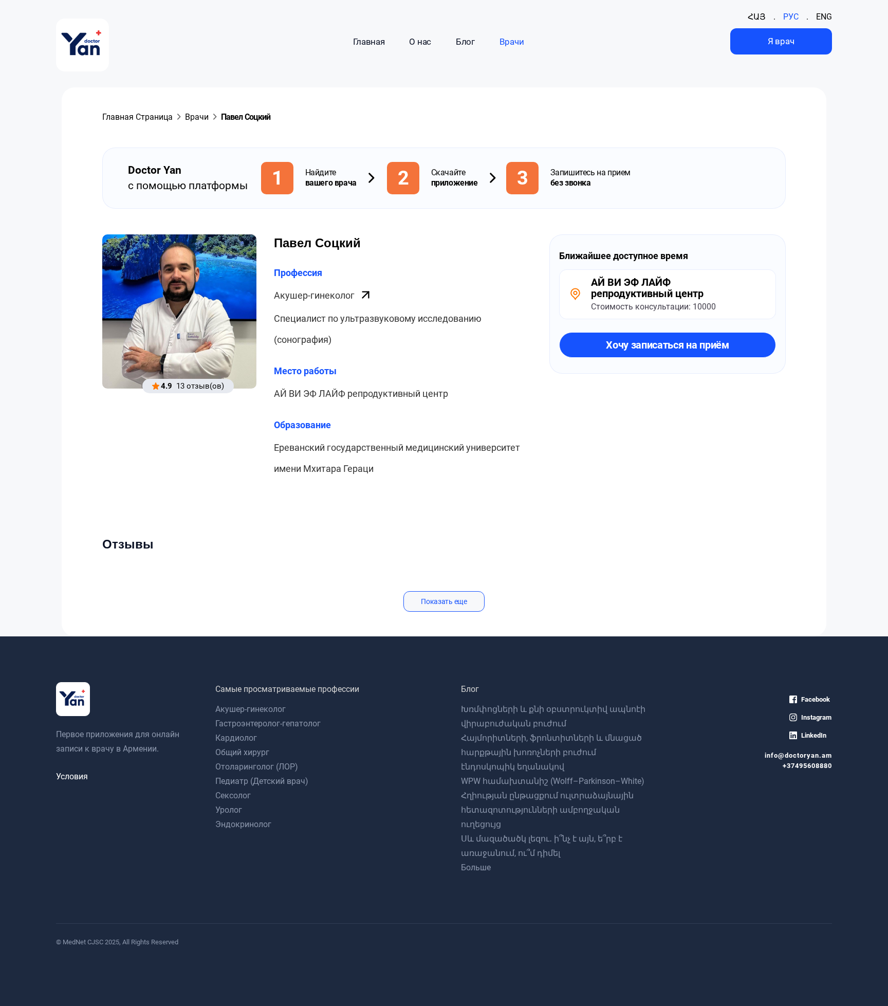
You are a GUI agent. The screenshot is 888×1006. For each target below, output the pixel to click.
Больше (476, 867)
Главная (369, 41)
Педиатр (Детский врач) (261, 781)
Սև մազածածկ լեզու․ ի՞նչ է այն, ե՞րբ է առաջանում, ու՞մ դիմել (541, 846)
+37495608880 (807, 766)
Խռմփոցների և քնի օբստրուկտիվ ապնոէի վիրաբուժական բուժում (553, 716)
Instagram (816, 717)
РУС (791, 17)
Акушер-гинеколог (315, 295)
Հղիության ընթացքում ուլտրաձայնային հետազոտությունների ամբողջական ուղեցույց (547, 810)
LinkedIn (813, 735)
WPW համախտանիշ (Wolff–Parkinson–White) (552, 781)
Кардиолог (236, 738)
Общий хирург (242, 752)
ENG (824, 17)
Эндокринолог (243, 824)
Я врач (781, 41)
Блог (465, 41)
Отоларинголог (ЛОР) (256, 767)
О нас (420, 41)
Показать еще (444, 601)
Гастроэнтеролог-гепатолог (268, 723)
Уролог (228, 810)
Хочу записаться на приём (667, 345)
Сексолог (233, 795)
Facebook (815, 699)
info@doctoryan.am (798, 755)
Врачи (511, 41)
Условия (72, 776)
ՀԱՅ (757, 17)
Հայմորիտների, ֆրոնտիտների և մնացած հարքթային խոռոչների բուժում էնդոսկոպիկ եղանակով (551, 752)
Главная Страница (137, 117)
